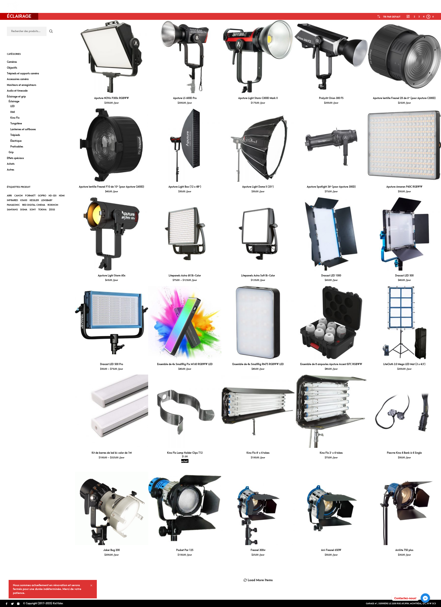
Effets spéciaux (15, 158)
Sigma (23, 209)
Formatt (30, 195)
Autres (10, 169)
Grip (11, 152)
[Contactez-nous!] (425, 598)
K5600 (23, 200)
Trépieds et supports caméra (23, 73)
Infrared (12, 200)
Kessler (34, 200)
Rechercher (51, 31)
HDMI (62, 195)
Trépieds (15, 135)
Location (31, 6)
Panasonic (13, 205)
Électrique (16, 141)
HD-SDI (53, 195)
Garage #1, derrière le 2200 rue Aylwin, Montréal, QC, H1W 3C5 (401, 603)
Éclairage (14, 101)
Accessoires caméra (18, 79)
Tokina (42, 209)
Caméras (12, 62)
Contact (94, 6)
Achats (10, 163)
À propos (52, 6)
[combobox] (391, 17)
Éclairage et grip (16, 96)
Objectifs (12, 67)
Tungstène (16, 123)
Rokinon (53, 205)
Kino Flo (14, 117)
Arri (9, 195)
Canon (18, 195)
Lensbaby (46, 200)
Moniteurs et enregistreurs (21, 85)
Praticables (16, 146)
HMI (12, 112)
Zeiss (52, 209)
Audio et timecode (17, 90)
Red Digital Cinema (33, 205)
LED (12, 106)
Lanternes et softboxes (23, 129)
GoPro (42, 195)
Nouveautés (74, 6)
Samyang (12, 209)
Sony (33, 209)
